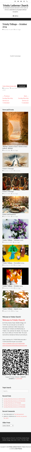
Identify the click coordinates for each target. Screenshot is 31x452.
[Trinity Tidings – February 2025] (15, 229)
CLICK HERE (19, 378)
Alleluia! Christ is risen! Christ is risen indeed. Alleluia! (14, 147)
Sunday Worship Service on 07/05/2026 (14, 407)
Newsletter (6, 88)
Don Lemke (17, 170)
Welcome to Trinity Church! (13, 320)
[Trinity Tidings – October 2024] (15, 276)
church (12, 88)
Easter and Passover (9, 214)
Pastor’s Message (8, 169)
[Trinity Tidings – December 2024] (15, 253)
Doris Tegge (18, 29)
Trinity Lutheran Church (15, 5)
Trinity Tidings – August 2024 (12, 309)
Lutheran (20, 88)
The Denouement (19, 414)
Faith (16, 88)
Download (22, 86)
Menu (16, 16)
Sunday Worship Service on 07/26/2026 (14, 401)
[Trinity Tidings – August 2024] (15, 299)
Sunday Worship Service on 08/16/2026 (14, 399)
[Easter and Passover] (15, 204)
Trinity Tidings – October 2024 (12, 286)
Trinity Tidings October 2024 (9, 86)
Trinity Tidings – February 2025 (12, 240)
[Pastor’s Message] (15, 160)
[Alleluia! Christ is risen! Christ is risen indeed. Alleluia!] (15, 128)
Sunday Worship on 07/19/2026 (12, 403)
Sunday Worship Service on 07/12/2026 (14, 405)
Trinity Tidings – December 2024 (13, 263)
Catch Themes (18, 448)
